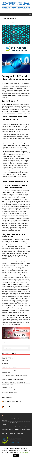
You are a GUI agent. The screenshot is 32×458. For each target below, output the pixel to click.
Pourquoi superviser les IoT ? (9, 384)
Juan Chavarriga (17, 22)
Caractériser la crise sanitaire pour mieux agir (12, 433)
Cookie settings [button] (24, 452)
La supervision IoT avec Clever (9, 392)
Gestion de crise (8, 415)
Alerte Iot (6, 407)
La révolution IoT (6, 395)
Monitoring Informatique (12, 401)
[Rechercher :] (16, 348)
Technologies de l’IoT (7, 387)
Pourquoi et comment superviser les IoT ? (12, 379)
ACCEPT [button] (16, 455)
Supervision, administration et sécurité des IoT (13, 382)
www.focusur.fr (5, 343)
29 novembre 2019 (7, 22)
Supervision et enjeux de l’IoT (9, 390)
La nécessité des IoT (7, 397)
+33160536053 (5, 364)
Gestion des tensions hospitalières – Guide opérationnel (15, 427)
